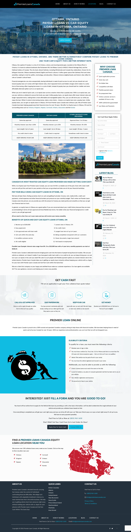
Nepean (43, 107)
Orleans (55, 107)
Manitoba (51, 507)
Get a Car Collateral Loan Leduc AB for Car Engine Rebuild (109, 227)
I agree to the (105, 151)
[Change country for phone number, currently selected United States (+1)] (98, 142)
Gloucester (61, 107)
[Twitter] (112, 528)
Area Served (52, 510)
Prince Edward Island (55, 502)
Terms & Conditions (91, 503)
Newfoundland (53, 505)
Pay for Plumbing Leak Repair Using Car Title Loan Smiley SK (109, 212)
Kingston (37, 107)
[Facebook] (110, 528)
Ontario (50, 493)
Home (34, 518)
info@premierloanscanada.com (96, 497)
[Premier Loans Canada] (27, 4)
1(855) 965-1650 (76, 418)
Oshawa (31, 107)
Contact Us (93, 518)
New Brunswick (53, 498)
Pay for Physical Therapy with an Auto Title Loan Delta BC (109, 180)
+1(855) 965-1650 (91, 493)
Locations (73, 518)
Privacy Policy (89, 501)
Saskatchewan (52, 495)
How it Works (58, 518)
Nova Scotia (52, 500)
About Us (44, 518)
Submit (99, 158)
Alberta (50, 490)
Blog (83, 518)
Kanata (73, 107)
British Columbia (53, 488)
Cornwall (49, 107)
